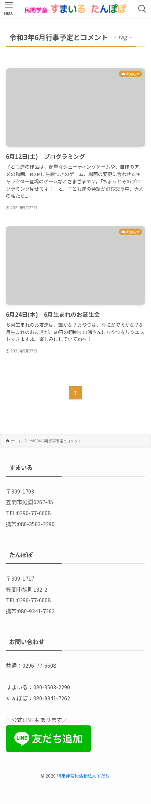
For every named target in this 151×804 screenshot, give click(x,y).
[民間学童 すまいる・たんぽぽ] (76, 9)
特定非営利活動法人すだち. (84, 775)
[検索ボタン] (142, 9)
